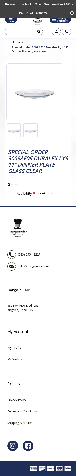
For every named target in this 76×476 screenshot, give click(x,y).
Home (16, 42)
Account (56, 31)
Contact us (66, 31)
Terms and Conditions (22, 411)
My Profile (14, 348)
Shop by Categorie (63, 19)
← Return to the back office (21, 4)
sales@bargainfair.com (33, 266)
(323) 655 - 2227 (29, 254)
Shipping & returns (20, 423)
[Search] (38, 31)
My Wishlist (15, 359)
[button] (60, 19)
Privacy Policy (16, 400)
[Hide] (72, 13)
